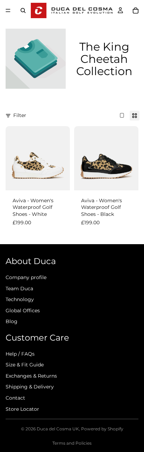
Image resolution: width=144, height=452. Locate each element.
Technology (20, 299)
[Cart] (135, 10)
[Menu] (8, 10)
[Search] (23, 10)
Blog (11, 321)
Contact (15, 398)
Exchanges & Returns (31, 376)
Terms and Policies (72, 443)
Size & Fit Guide (25, 365)
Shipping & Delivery (30, 387)
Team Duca (19, 288)
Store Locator (22, 409)
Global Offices (23, 310)
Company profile (26, 277)
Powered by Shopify (102, 428)
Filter (19, 115)
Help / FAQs (20, 354)
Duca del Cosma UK (58, 428)
